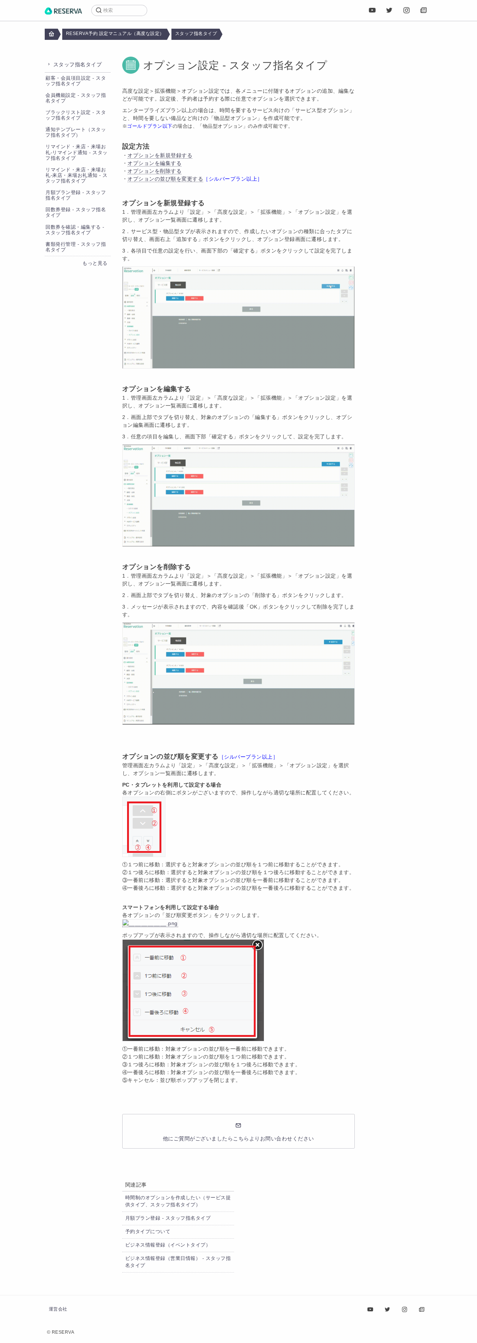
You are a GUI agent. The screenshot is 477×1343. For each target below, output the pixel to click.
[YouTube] (372, 10)
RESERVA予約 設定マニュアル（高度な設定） (115, 33)
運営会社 (58, 1309)
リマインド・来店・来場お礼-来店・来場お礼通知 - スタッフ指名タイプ (76, 175)
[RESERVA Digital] (423, 10)
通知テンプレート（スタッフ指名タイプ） (75, 132)
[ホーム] (63, 10)
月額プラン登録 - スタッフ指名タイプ (168, 1218)
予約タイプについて (148, 1231)
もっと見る (95, 263)
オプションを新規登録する (159, 155)
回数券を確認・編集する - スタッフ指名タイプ (74, 230)
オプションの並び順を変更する (165, 179)
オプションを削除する (154, 171)
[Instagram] (406, 10)
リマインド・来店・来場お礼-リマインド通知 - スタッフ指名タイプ (76, 152)
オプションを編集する (154, 163)
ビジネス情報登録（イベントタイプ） (168, 1245)
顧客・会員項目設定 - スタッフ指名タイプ (75, 81)
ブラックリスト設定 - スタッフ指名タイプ (75, 115)
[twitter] (389, 10)
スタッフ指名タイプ (196, 33)
